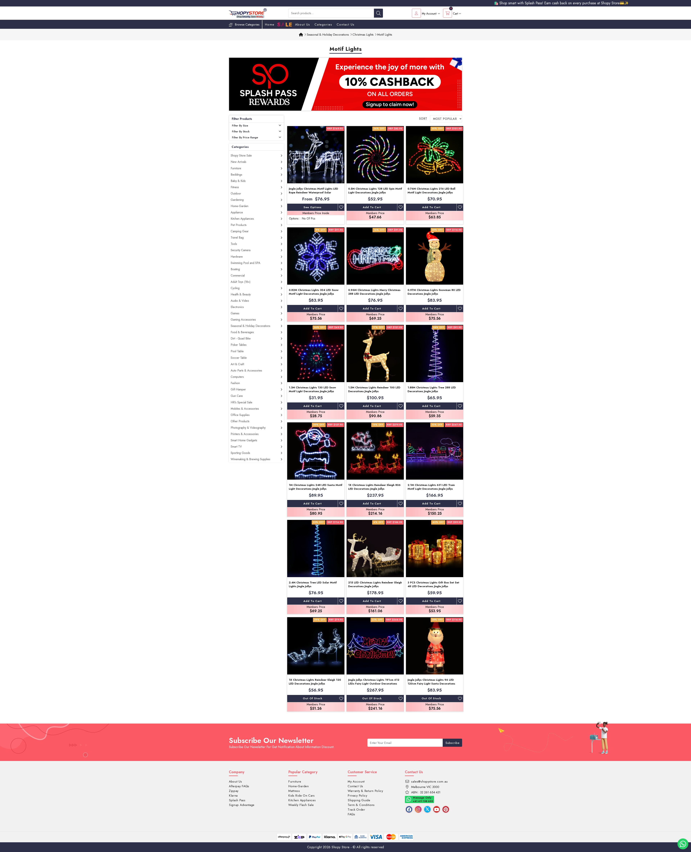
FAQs (351, 814)
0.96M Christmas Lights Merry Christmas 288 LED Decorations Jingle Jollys (374, 292)
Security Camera (240, 250)
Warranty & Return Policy (365, 791)
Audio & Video (240, 301)
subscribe (452, 743)
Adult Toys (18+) (240, 282)
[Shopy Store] (248, 13)
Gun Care (237, 396)
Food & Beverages (242, 332)
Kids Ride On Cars (301, 795)
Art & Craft (237, 364)
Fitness (235, 187)
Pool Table (237, 351)
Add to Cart (372, 207)
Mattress (294, 791)
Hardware (237, 257)
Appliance (237, 212)
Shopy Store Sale (241, 155)
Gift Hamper (238, 389)
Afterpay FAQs (239, 786)
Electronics (237, 307)
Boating (235, 269)
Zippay (233, 791)
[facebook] (409, 809)
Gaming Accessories (243, 320)
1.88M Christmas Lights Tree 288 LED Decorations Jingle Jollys (432, 389)
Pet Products (239, 225)
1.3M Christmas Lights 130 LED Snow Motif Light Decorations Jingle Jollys (312, 389)
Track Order (356, 809)
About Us (302, 24)
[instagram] (418, 809)
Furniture (236, 168)
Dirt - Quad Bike (241, 338)
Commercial (238, 275)
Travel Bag (237, 237)
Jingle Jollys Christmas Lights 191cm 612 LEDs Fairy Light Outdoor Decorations (373, 682)
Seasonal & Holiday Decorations (250, 326)
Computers (237, 377)
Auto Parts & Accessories (246, 370)
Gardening (237, 200)
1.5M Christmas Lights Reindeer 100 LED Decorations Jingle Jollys (374, 389)
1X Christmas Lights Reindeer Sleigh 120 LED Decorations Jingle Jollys (315, 682)
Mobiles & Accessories (245, 409)
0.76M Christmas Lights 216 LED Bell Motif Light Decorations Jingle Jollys (431, 190)
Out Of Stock (312, 698)
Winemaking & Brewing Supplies (250, 459)
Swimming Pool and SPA (245, 263)
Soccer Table (239, 358)
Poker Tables (239, 345)
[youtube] (436, 809)
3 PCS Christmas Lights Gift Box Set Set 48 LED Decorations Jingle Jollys (433, 584)
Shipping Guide (359, 800)
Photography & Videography (248, 428)
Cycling (235, 288)
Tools (234, 244)
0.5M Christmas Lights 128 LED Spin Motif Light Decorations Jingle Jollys (375, 190)
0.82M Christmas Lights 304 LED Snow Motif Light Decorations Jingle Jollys (313, 292)
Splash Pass (237, 800)
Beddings (236, 175)
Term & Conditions (361, 805)
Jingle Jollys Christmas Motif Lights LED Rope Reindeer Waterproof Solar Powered (313, 192)
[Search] (378, 13)
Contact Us (345, 24)
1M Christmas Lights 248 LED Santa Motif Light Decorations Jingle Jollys (315, 487)
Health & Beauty (241, 294)
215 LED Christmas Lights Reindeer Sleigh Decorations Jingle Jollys (375, 584)
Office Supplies (240, 415)
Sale (284, 24)
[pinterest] (445, 809)
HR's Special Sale (241, 402)
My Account (356, 781)
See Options (312, 207)
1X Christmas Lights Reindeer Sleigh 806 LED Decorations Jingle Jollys (374, 487)
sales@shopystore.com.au (429, 781)
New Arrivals (238, 162)
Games (235, 313)
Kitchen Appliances (242, 219)
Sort (423, 119)
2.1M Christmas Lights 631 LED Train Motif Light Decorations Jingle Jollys (431, 487)
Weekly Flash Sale (301, 805)
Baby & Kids (238, 181)
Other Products (240, 421)
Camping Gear (240, 231)
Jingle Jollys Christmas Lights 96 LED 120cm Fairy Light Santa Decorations (431, 682)
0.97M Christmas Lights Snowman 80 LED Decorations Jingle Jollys (434, 292)
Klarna (233, 795)
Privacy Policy (357, 795)
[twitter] (427, 809)
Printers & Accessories (245, 434)
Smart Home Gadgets (244, 440)
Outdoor (236, 193)
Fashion (235, 383)
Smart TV (236, 447)
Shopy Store (340, 847)
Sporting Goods (240, 453)
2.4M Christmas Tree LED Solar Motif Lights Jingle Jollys (313, 584)
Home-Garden (239, 206)
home (269, 24)
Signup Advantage (241, 805)
